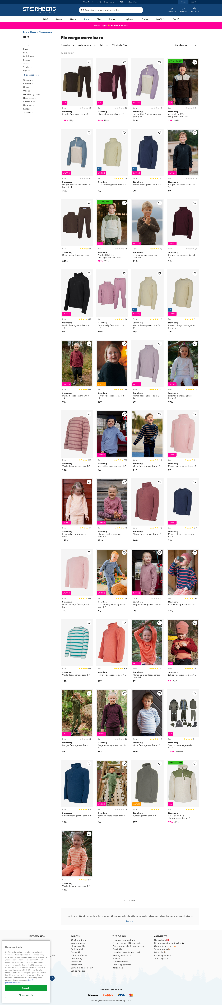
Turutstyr (113, 19)
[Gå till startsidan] (39, 10)
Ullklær (26, 91)
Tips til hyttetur (161, 958)
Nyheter (129, 19)
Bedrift (176, 19)
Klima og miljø (78, 946)
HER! (125, 25)
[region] (26, 971)
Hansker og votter (32, 94)
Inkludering (76, 958)
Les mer (129, 921)
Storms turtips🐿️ (162, 949)
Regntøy (27, 83)
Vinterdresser (29, 101)
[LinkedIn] (52, 978)
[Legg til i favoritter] (89, 62)
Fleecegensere (31, 75)
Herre (73, 19)
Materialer (76, 961)
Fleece (33, 32)
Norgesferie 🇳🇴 (161, 940)
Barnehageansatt (162, 955)
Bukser (26, 49)
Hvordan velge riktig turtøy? (126, 952)
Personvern (76, 964)
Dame (59, 19)
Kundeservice (36, 940)
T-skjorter (28, 67)
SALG (45, 19)
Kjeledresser (29, 109)
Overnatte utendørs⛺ (165, 946)
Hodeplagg (28, 98)
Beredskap (118, 968)
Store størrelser (120, 961)
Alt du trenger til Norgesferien (127, 943)
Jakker (26, 45)
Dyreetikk (75, 952)
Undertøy (27, 105)
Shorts (26, 63)
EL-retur (116, 958)
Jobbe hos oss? (78, 971)
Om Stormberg (78, 940)
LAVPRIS (160, 19)
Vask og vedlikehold (122, 955)
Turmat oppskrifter (122, 964)
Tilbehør (27, 112)
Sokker (26, 60)
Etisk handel (77, 949)
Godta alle (26, 988)
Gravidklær (118, 949)
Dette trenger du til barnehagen (128, 946)
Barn (86, 19)
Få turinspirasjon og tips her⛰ (169, 943)
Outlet (145, 19)
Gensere (27, 80)
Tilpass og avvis (26, 995)
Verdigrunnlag (78, 943)
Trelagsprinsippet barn (124, 940)
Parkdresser (29, 56)
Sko (99, 19)
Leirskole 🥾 (160, 952)
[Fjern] (139, 10)
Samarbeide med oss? (82, 968)
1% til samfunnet (79, 955)
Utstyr (26, 87)
